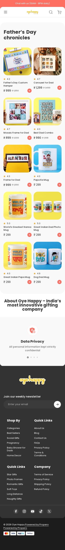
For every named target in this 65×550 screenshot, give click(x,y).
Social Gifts (13, 438)
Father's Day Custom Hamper (15, 84)
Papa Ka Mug (41, 179)
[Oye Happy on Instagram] (24, 511)
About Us (39, 428)
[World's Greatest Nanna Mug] (17, 206)
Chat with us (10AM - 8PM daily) (32, 3)
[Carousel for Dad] (48, 61)
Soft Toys (12, 489)
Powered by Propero (37, 524)
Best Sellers (13, 433)
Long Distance (15, 494)
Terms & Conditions (40, 454)
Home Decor (14, 455)
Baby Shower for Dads (16, 449)
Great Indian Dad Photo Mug (47, 228)
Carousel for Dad (43, 82)
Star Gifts (12, 474)
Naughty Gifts (14, 499)
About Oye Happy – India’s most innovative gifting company (32, 305)
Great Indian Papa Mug (16, 277)
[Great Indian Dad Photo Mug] (48, 206)
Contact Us (40, 438)
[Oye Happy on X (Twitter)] (49, 511)
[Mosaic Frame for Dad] (17, 112)
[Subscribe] (57, 404)
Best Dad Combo (43, 132)
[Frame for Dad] (17, 159)
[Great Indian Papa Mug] (17, 256)
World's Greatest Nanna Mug (17, 228)
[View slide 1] (27, 357)
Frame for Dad (11, 179)
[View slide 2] (31, 357)
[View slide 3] (34, 357)
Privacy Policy (41, 447)
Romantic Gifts (15, 484)
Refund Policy (41, 489)
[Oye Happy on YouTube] (32, 511)
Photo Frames (15, 479)
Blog (36, 433)
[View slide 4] (37, 357)
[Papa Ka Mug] (48, 159)
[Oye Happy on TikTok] (40, 511)
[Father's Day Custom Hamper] (17, 61)
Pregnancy (13, 443)
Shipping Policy (42, 484)
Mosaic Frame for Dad (16, 132)
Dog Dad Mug (41, 277)
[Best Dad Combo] (48, 112)
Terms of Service (43, 474)
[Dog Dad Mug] (48, 256)
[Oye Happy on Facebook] (16, 511)
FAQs (37, 443)
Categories (13, 428)
